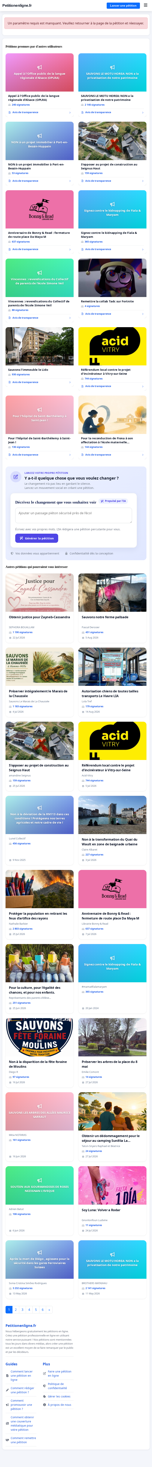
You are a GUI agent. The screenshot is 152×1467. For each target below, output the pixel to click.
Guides (11, 1364)
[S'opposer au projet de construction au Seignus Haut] (112, 153)
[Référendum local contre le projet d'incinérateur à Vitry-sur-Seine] (112, 359)
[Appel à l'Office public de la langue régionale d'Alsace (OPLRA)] (40, 85)
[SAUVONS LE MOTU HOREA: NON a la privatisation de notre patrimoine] (112, 85)
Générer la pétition (39, 538)
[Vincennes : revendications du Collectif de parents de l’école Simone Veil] (40, 290)
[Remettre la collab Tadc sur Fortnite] (112, 288)
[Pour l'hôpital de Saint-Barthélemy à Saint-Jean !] (40, 427)
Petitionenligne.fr (16, 5)
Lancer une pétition (123, 5)
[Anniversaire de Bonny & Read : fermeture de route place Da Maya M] (40, 222)
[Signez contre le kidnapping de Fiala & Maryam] (112, 222)
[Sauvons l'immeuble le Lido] (40, 357)
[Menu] (146, 6)
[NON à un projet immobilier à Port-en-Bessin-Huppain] (40, 153)
